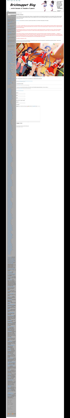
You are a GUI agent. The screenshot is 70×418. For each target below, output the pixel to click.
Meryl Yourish (9, 320)
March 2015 (9, 166)
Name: (17, 92)
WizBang (9, 290)
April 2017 (9, 142)
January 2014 (9, 181)
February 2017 (10, 144)
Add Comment (21, 90)
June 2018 (9, 132)
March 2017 (9, 143)
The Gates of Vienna (10, 293)
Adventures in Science (11, 54)
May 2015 (9, 165)
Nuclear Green (10, 279)
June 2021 (9, 100)
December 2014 (10, 169)
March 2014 (9, 179)
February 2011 (10, 214)
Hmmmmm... (9, 67)
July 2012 (9, 198)
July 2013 (9, 187)
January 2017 (9, 145)
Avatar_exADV (20, 88)
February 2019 (10, 125)
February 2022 (10, 95)
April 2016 (9, 154)
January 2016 (9, 156)
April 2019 (9, 123)
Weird (8, 84)
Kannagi (39, 76)
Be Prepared (9, 56)
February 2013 (10, 192)
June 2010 (9, 221)
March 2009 (9, 233)
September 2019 (10, 118)
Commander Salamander (11, 304)
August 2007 (9, 250)
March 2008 (9, 243)
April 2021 (9, 102)
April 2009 (9, 232)
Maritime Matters (10, 73)
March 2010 (9, 224)
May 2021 (9, 101)
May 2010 (9, 222)
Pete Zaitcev (9, 22)
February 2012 (10, 202)
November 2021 (10, 96)
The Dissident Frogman (11, 312)
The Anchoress (10, 296)
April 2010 (9, 223)
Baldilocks (9, 309)
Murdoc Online (10, 299)
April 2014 (9, 178)
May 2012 (9, 199)
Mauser (9, 25)
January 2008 (9, 245)
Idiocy (8, 70)
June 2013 (9, 188)
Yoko (42, 76)
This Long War (10, 82)
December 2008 (10, 234)
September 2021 (10, 98)
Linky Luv (9, 72)
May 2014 (9, 177)
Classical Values (10, 322)
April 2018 (9, 134)
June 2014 (9, 176)
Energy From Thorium (11, 286)
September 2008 (10, 237)
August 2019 (9, 119)
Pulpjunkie (9, 354)
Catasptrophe (10, 61)
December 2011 (10, 203)
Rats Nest (9, 348)
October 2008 (9, 236)
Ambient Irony (10, 395)
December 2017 (10, 136)
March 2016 (9, 155)
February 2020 (10, 112)
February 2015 (10, 167)
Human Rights (10, 69)
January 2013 (9, 193)
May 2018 (9, 133)
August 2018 (9, 131)
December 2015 (10, 157)
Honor (8, 68)
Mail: (17, 95)
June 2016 (9, 152)
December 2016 (10, 146)
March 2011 (9, 213)
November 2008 (10, 235)
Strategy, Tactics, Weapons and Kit (11, 78)
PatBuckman (9, 33)
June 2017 (9, 141)
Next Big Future (10, 276)
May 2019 (9, 122)
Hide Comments (18, 90)
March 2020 (9, 111)
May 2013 (9, 189)
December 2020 (10, 107)
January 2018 (9, 135)
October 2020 (9, 109)
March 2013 (9, 191)
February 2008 (10, 244)
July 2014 (9, 175)
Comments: (17, 104)
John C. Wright (10, 337)
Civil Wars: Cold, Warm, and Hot (12, 62)
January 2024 (9, 89)
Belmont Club (9, 306)
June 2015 (9, 164)
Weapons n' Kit (10, 83)
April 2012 (9, 200)
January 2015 (9, 168)
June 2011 (9, 210)
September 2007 (10, 249)
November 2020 (10, 108)
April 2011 (9, 212)
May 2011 (9, 211)
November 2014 (10, 170)
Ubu (8, 43)
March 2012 (9, 201)
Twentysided (9, 389)
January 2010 (9, 226)
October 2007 (9, 248)
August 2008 (9, 238)
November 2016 (10, 147)
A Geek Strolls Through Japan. (11, 51)
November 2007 (10, 247)
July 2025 (9, 88)
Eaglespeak (9, 302)
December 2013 (10, 182)
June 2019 (9, 121)
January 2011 (9, 215)
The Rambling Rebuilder (11, 345)
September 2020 (10, 110)
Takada (44, 76)
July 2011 (9, 209)
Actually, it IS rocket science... (10, 53)
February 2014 (10, 180)
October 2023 (9, 90)
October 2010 (9, 216)
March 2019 (9, 124)
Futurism (9, 66)
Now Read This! (10, 341)
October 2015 (9, 159)
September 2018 (10, 130)
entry (11, 21)
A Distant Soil (9, 331)
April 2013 (9, 190)
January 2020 (9, 113)
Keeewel (9, 71)
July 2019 (9, 120)
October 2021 (9, 97)
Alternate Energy (10, 55)
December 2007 (10, 246)
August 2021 (9, 99)
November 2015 (10, 158)
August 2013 (9, 186)
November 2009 (10, 227)
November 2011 (10, 204)
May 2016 (9, 153)
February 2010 (10, 225)
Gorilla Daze (9, 350)
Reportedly (17, 20)
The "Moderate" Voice (11, 315)
